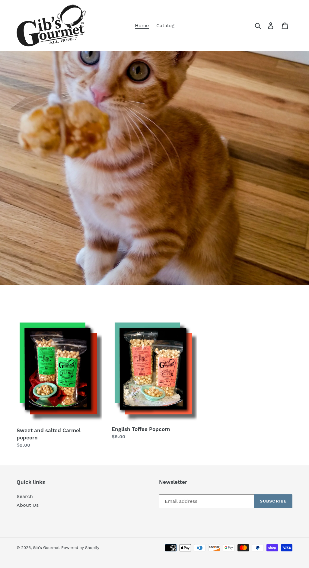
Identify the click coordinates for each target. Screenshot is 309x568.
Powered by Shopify (80, 547)
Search (25, 496)
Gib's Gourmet (46, 547)
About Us (28, 505)
